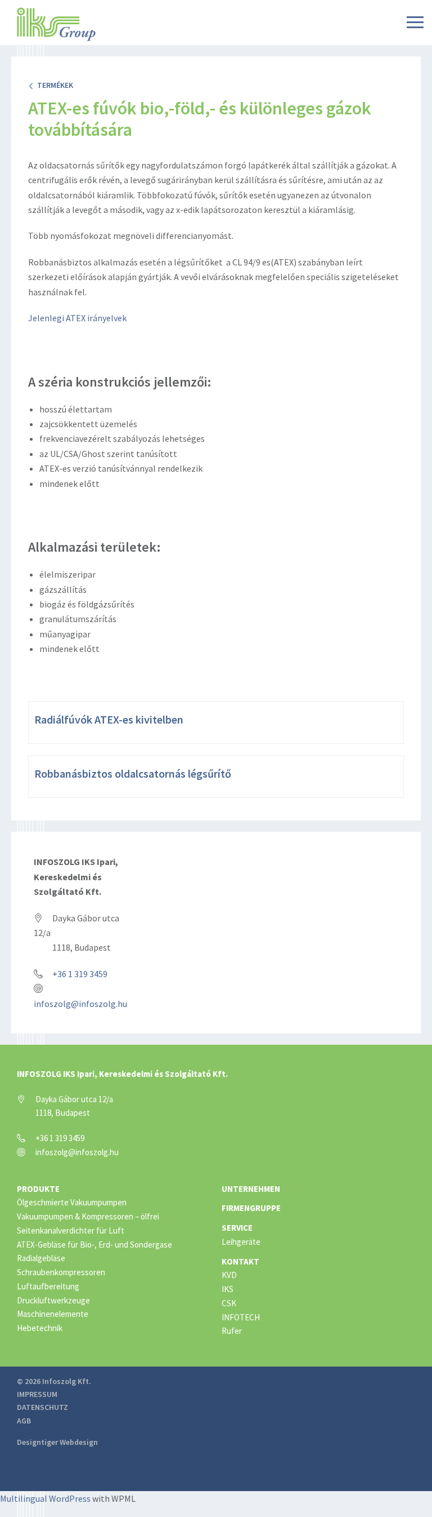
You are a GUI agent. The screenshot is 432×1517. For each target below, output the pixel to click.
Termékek (53, 85)
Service (237, 1227)
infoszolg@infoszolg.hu (80, 1003)
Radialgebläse (41, 1258)
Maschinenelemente (52, 1313)
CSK (229, 1303)
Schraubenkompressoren (61, 1272)
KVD (229, 1275)
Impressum (37, 1394)
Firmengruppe (251, 1208)
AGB (24, 1421)
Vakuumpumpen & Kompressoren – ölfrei (88, 1216)
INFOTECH (241, 1317)
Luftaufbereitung (48, 1286)
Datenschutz (42, 1407)
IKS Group (56, 24)
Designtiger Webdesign (57, 1442)
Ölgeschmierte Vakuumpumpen (72, 1202)
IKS (227, 1289)
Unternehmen (251, 1188)
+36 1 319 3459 (79, 973)
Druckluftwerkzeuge (53, 1300)
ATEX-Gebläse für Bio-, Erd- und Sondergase (94, 1244)
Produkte (38, 1188)
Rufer (232, 1330)
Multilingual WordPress (45, 1498)
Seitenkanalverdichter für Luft (70, 1230)
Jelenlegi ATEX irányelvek (77, 317)
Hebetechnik (39, 1328)
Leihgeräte (241, 1241)
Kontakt (240, 1261)
